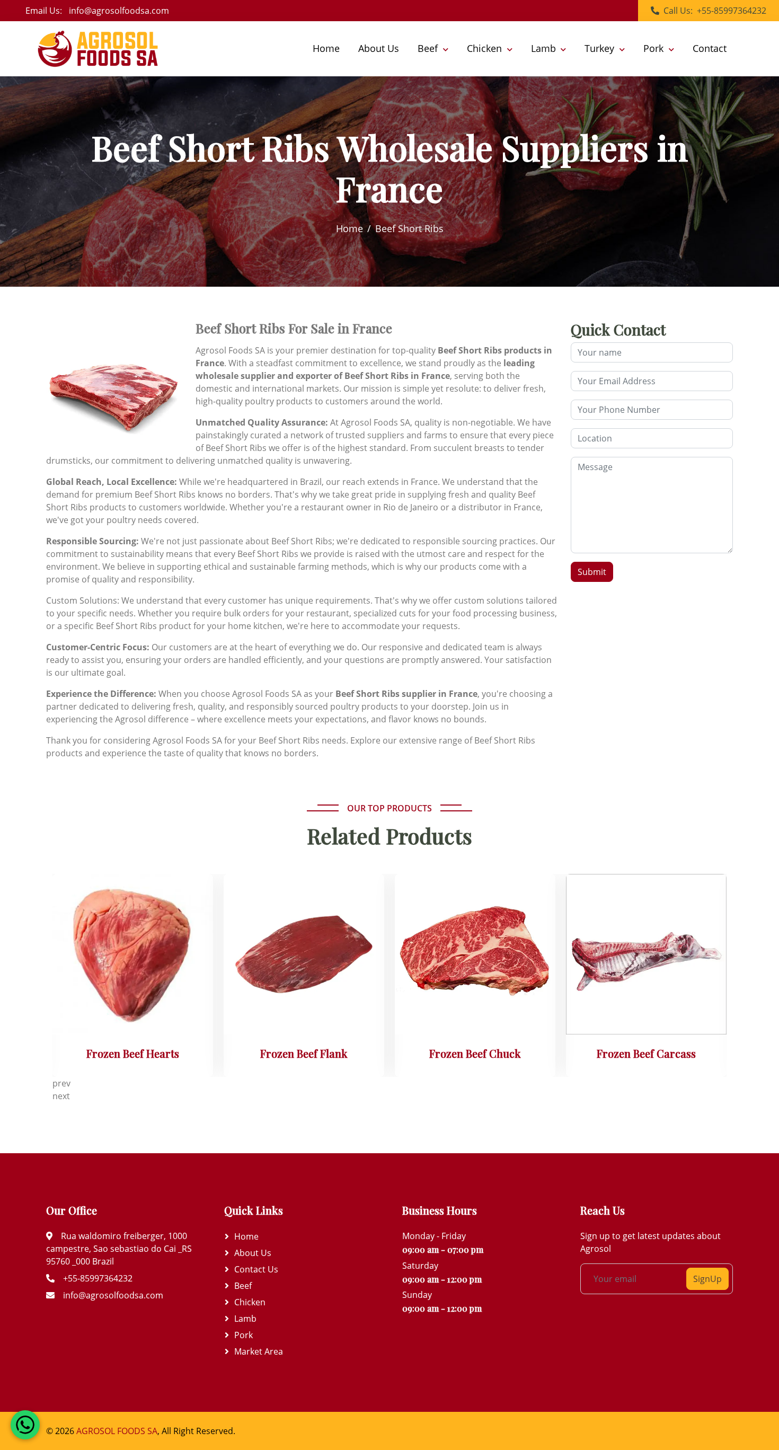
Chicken (249, 1302)
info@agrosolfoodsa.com (119, 10)
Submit (592, 572)
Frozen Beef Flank (304, 1053)
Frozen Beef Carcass (646, 1053)
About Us (378, 48)
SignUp (707, 1279)
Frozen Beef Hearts (132, 1053)
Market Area (258, 1351)
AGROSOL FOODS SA (115, 1431)
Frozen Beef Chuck (475, 1053)
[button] (433, 49)
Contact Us (256, 1269)
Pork (243, 1335)
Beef (243, 1286)
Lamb (245, 1318)
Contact (710, 48)
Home (326, 48)
